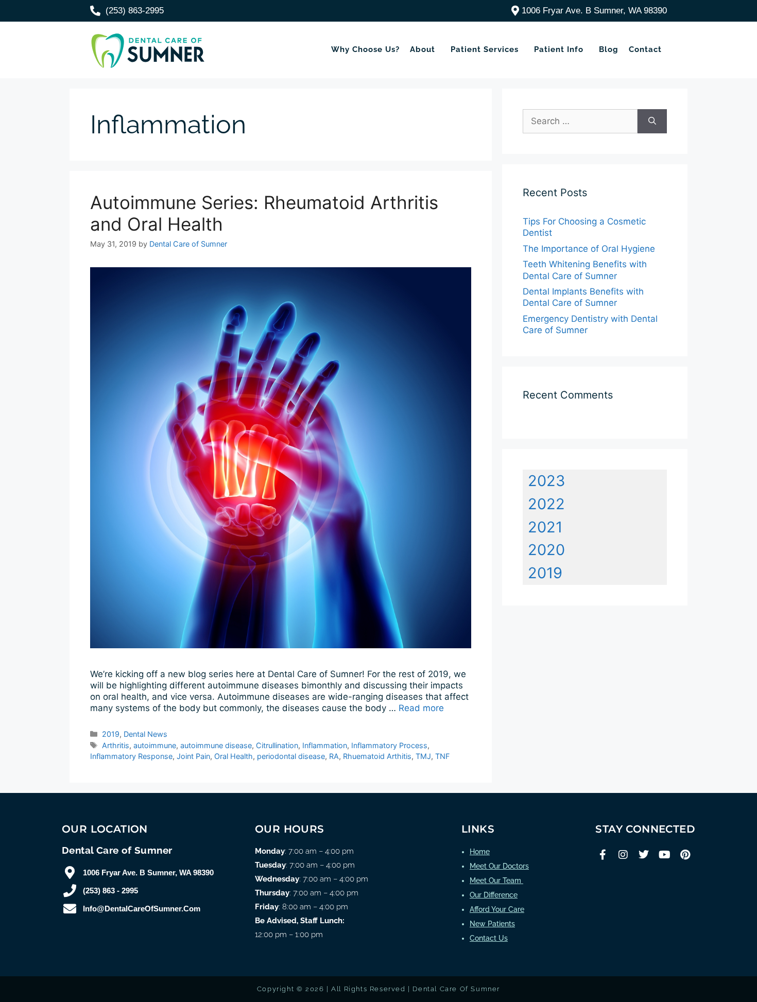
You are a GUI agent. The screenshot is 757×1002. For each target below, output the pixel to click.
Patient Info (558, 49)
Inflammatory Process (389, 745)
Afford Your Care (497, 909)
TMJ (423, 756)
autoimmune (154, 745)
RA (334, 756)
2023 (546, 481)
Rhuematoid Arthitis (377, 756)
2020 (546, 550)
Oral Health (233, 756)
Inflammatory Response (131, 756)
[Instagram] (623, 854)
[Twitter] (643, 854)
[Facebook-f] (602, 854)
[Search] (652, 121)
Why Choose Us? (365, 49)
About (422, 49)
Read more (421, 708)
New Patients (492, 924)
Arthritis (115, 745)
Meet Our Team (496, 880)
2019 (110, 734)
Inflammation (324, 745)
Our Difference (494, 895)
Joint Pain (193, 756)
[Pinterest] (685, 854)
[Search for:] (580, 121)
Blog (608, 49)
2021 (545, 527)
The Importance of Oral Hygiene (589, 249)
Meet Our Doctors (499, 866)
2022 (546, 504)
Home (480, 852)
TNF (442, 756)
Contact (645, 49)
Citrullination (277, 745)
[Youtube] (664, 854)
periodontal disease (291, 756)
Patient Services (485, 49)
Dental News (145, 734)
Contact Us (489, 938)
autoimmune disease (216, 745)
